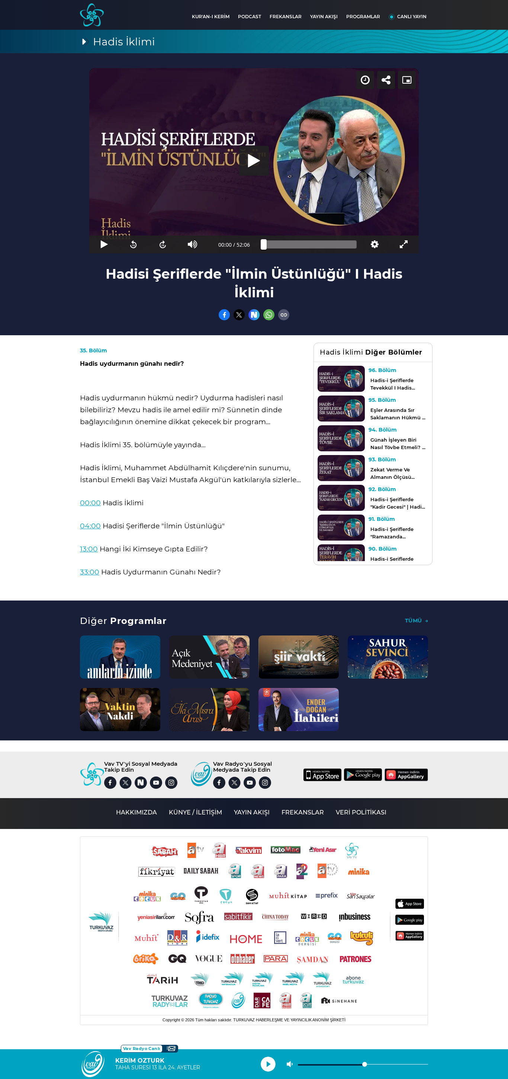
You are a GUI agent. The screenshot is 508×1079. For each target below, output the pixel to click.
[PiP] (407, 80)
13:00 (89, 549)
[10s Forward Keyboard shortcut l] (163, 244)
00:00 (90, 503)
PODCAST (249, 16)
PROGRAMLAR (363, 16)
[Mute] (192, 244)
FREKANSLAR (286, 16)
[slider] (310, 244)
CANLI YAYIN (412, 16)
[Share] (386, 80)
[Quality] (374, 244)
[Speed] (365, 80)
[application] (254, 160)
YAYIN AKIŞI (324, 16)
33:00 (89, 572)
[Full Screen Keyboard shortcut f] (404, 244)
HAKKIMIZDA (136, 812)
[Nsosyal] (254, 314)
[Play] (254, 161)
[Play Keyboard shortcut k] (104, 244)
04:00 (90, 526)
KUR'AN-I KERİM (210, 16)
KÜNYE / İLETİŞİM (195, 812)
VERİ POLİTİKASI (361, 812)
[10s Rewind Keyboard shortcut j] (133, 244)
